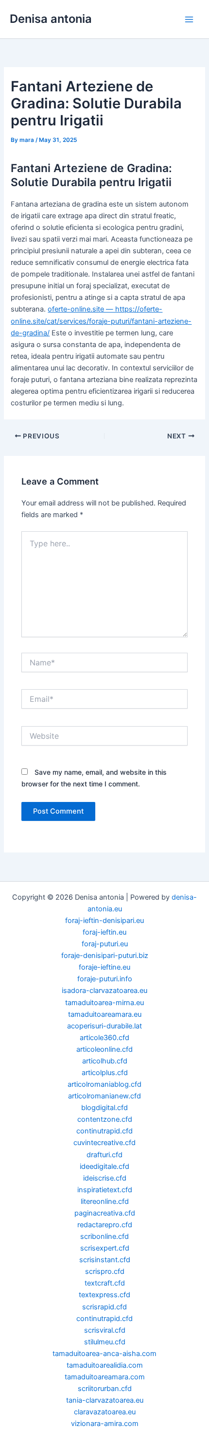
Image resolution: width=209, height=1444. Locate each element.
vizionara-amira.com (105, 1423)
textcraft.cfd (105, 1283)
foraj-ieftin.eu (104, 932)
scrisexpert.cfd (104, 1248)
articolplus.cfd (105, 1072)
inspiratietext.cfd (104, 1189)
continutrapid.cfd (104, 1131)
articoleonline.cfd (104, 1049)
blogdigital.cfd (104, 1107)
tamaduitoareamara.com (105, 1377)
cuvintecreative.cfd (104, 1142)
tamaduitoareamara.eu (104, 1014)
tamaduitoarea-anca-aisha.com (104, 1353)
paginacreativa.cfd (104, 1213)
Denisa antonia (51, 19)
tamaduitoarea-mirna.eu (104, 1002)
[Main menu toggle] (189, 19)
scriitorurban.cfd (105, 1388)
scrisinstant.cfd (104, 1259)
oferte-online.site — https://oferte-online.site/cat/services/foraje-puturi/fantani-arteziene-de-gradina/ (101, 321)
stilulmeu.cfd (104, 1342)
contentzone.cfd (104, 1119)
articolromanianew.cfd (104, 1096)
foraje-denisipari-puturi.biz (104, 955)
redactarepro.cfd (104, 1224)
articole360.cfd (104, 1037)
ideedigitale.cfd (104, 1166)
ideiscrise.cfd (104, 1178)
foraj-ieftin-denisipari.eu (104, 920)
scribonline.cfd (104, 1236)
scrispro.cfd (104, 1271)
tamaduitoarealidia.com (105, 1365)
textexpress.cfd (104, 1294)
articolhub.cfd (104, 1061)
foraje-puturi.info (104, 978)
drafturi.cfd (104, 1154)
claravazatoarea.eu (105, 1412)
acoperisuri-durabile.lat (104, 1026)
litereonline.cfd (105, 1201)
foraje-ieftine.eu (104, 967)
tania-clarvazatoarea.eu (104, 1400)
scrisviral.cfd (104, 1330)
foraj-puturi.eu (105, 943)
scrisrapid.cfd (104, 1307)
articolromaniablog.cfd (104, 1084)
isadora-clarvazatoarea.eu (104, 990)
